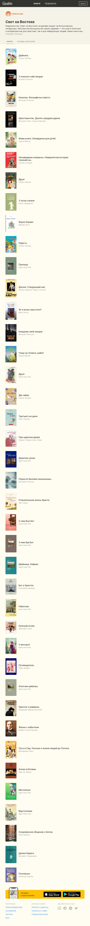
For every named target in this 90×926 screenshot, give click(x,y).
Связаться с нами (39, 911)
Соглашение (10, 911)
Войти (83, 4)
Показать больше (13, 34)
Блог (7, 918)
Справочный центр (40, 914)
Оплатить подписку (40, 907)
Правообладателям (13, 907)
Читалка (9, 914)
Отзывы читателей (26, 41)
